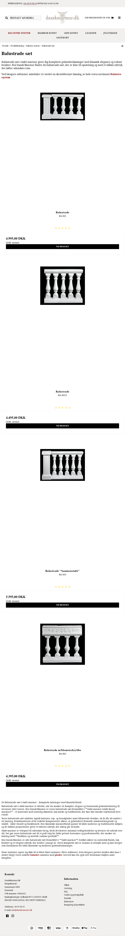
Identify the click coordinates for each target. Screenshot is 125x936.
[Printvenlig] (122, 46)
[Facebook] (8, 916)
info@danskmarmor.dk (21, 910)
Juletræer (110, 33)
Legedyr (90, 33)
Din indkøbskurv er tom (97, 18)
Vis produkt (62, 247)
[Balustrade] (62, 145)
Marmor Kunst (47, 33)
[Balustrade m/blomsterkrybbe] (62, 683)
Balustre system (19, 33)
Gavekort (62, 37)
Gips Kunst (71, 33)
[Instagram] (13, 916)
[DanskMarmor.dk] (62, 18)
